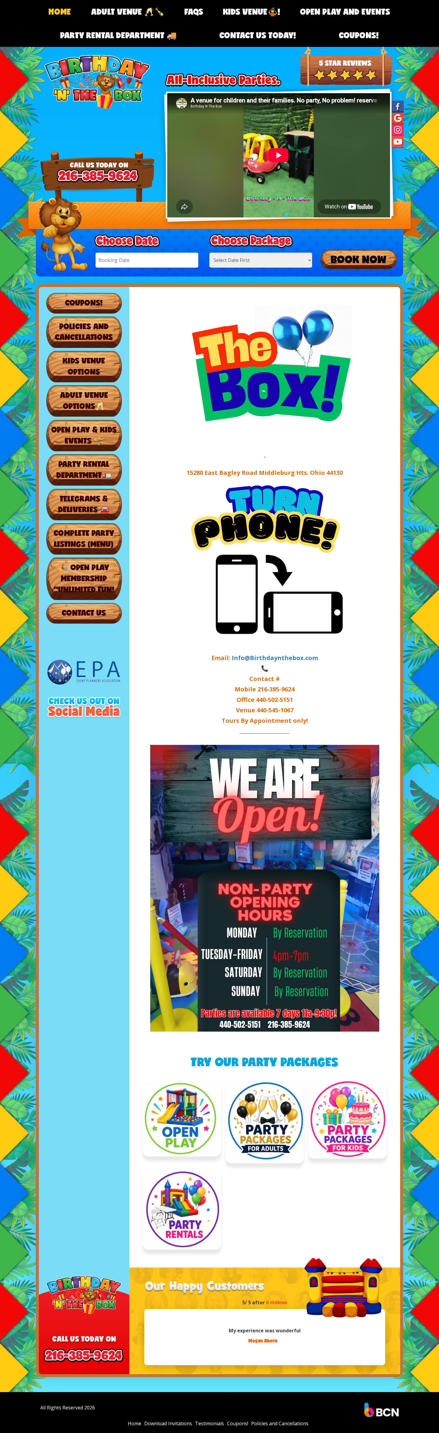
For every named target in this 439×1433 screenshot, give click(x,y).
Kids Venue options (84, 366)
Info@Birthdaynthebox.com (275, 658)
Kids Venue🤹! (251, 11)
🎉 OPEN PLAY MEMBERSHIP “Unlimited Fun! (84, 578)
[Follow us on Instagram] (398, 130)
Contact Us (84, 613)
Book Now (359, 259)
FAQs (194, 11)
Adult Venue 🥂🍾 (128, 11)
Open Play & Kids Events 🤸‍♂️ (84, 435)
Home (60, 11)
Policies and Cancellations (84, 331)
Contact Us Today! (258, 35)
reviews (276, 1302)
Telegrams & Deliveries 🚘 (84, 504)
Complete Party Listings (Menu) (84, 538)
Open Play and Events (345, 11)
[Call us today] (346, 52)
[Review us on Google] (398, 118)
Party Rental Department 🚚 (118, 35)
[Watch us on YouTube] (398, 142)
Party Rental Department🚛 (83, 469)
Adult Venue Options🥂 (84, 400)
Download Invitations (168, 1423)
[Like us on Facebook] (398, 106)
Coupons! (359, 35)
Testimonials (209, 1423)
